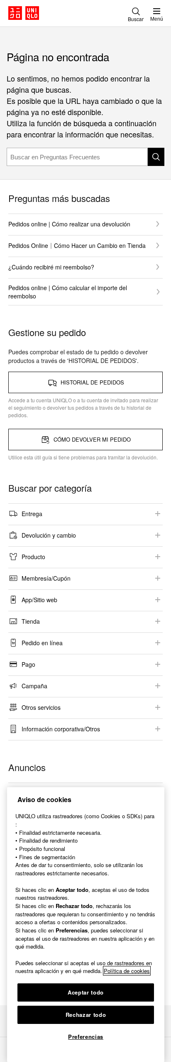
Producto (33, 557)
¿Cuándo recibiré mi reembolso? (51, 267)
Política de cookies (127, 971)
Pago (28, 664)
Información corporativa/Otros (61, 729)
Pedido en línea (42, 643)
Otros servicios (41, 707)
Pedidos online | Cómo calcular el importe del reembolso (67, 292)
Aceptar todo (86, 992)
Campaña (34, 686)
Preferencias (85, 1036)
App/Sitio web (39, 600)
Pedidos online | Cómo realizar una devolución (69, 224)
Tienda (31, 621)
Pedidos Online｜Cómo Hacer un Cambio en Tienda (77, 245)
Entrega (32, 513)
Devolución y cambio (49, 535)
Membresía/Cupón (46, 578)
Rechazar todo (86, 1015)
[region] (85, 924)
